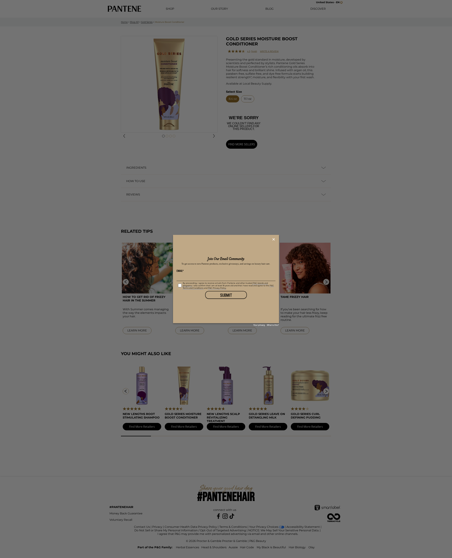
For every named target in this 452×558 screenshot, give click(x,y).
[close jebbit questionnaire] (274, 239)
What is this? (273, 324)
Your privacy (259, 324)
